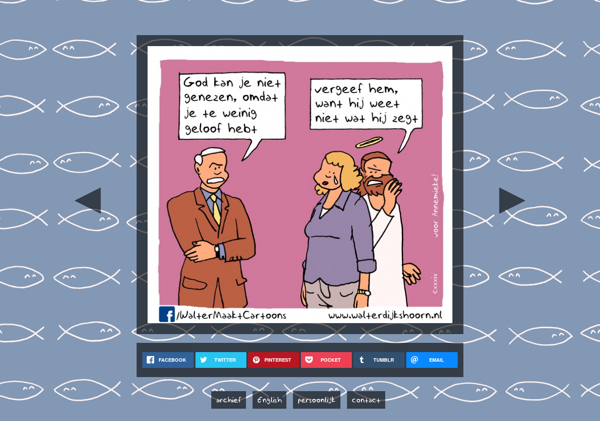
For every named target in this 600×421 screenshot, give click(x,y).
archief (228, 400)
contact (366, 400)
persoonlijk (317, 400)
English (269, 400)
